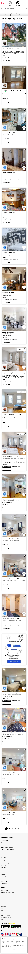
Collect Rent (3, 865)
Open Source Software (5, 915)
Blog (2, 908)
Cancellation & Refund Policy (7, 879)
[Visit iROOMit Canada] (6, 935)
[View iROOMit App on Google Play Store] (16, 928)
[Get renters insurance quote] (14, 649)
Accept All (22, 949)
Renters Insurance (5, 844)
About (2, 904)
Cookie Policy (4, 881)
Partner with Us (4, 919)
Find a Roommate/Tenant (6, 863)
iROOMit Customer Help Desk (7, 892)
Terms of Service (4, 874)
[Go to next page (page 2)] (21, 828)
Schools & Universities (6, 851)
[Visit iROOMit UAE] (17, 935)
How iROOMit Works (5, 890)
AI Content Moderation (6, 917)
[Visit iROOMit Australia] (20, 935)
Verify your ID (4, 853)
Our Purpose (3, 906)
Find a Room (3, 842)
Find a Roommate (4, 840)
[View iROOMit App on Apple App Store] (5, 928)
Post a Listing (4, 860)
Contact (2, 897)
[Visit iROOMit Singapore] (13, 935)
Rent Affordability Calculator (7, 847)
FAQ (2, 910)
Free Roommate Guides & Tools (7, 849)
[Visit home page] (2, 3)
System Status (4, 894)
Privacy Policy (4, 876)
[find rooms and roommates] (14, 3)
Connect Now (6, 60)
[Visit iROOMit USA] (2, 935)
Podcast (2, 913)
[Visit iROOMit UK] (9, 935)
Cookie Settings (4, 883)
